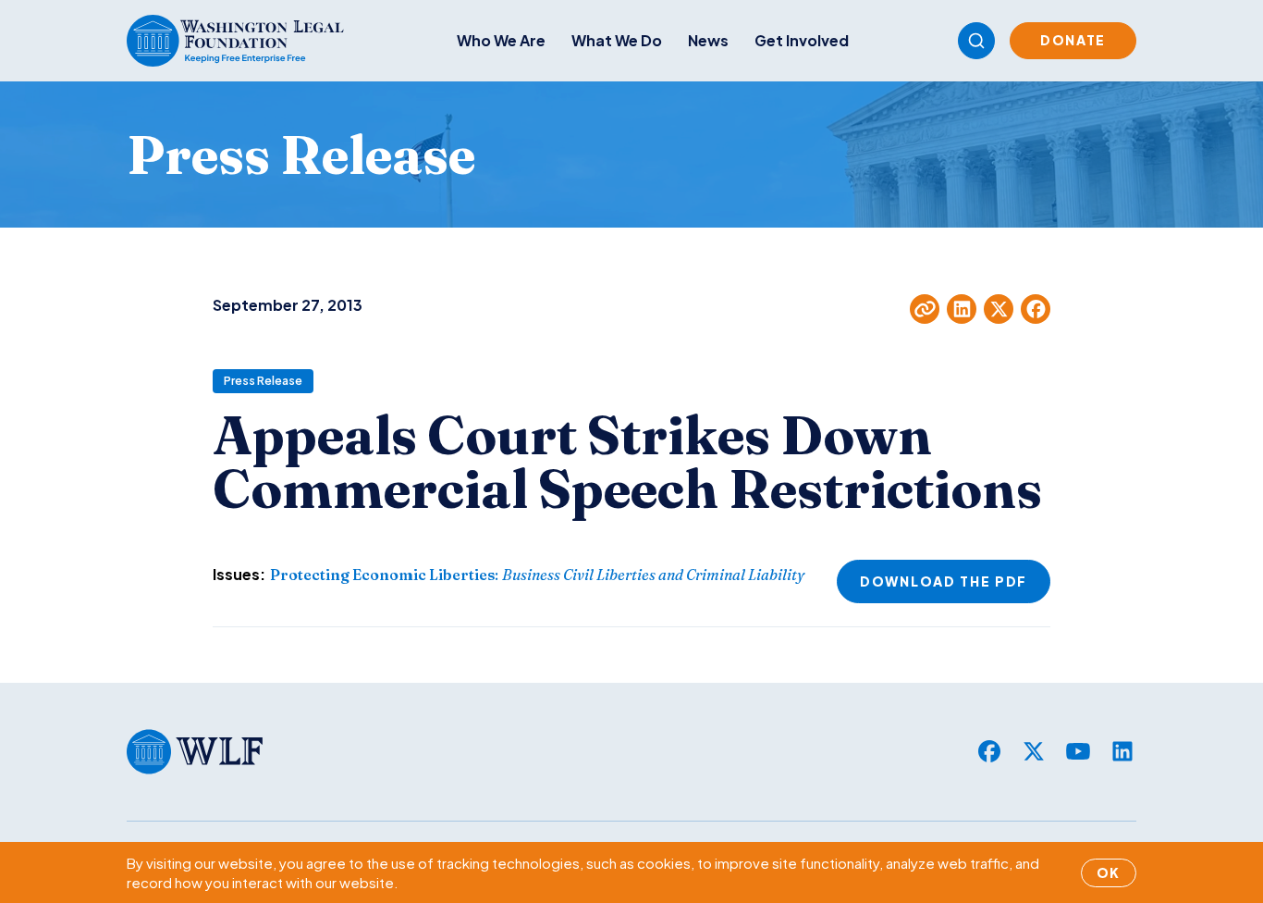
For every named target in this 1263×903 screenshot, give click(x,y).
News (708, 40)
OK (1109, 872)
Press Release (263, 381)
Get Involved (801, 40)
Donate (1073, 39)
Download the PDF (943, 581)
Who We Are (501, 40)
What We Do (616, 40)
